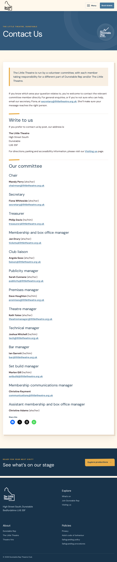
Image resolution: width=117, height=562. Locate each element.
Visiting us (91, 151)
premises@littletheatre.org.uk (26, 300)
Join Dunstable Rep (70, 500)
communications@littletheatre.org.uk (31, 395)
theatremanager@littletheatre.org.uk (30, 319)
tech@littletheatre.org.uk (24, 338)
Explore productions (100, 462)
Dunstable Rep (9, 531)
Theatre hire (8, 539)
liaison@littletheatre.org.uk (25, 261)
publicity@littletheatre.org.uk (26, 280)
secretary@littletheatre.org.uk (59, 101)
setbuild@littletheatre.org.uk (26, 376)
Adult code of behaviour (73, 535)
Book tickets (107, 5)
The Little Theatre (11, 535)
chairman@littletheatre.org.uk (26, 185)
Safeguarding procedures (73, 544)
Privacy (65, 531)
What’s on (66, 496)
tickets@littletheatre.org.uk (25, 242)
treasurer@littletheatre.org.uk (26, 223)
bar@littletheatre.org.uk (23, 357)
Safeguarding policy (71, 539)
